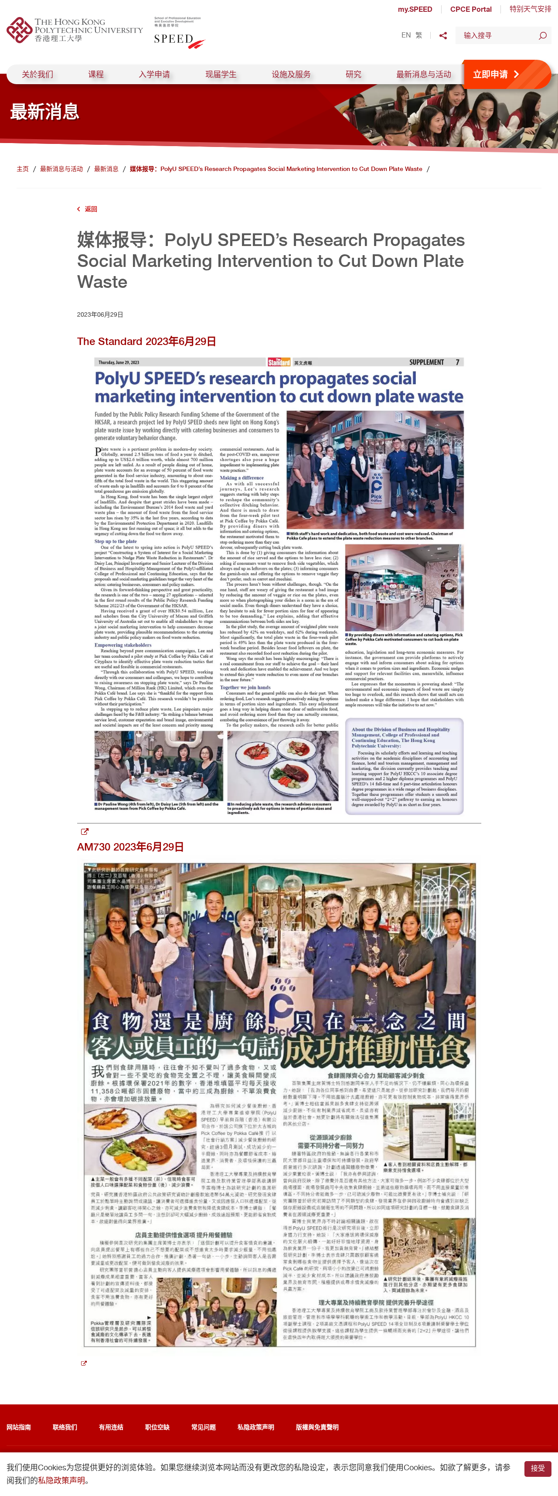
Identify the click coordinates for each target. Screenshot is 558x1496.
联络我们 (65, 1427)
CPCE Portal (471, 9)
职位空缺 (157, 1427)
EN (406, 35)
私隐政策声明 (256, 1427)
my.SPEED (415, 9)
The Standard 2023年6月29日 (147, 341)
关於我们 (37, 74)
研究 (353, 74)
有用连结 (111, 1427)
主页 (23, 168)
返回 (91, 208)
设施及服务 (291, 74)
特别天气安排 (530, 9)
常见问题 (203, 1427)
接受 (538, 1468)
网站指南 (19, 1427)
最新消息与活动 (423, 74)
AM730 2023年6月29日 (130, 846)
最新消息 (106, 168)
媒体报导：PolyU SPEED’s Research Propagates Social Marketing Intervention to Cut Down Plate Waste (276, 168)
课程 (96, 74)
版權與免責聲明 (317, 1427)
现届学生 (221, 74)
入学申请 (154, 74)
